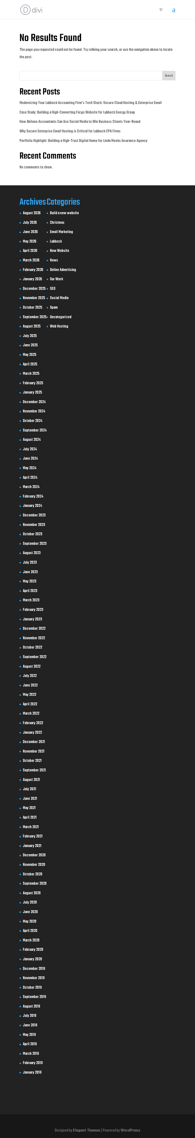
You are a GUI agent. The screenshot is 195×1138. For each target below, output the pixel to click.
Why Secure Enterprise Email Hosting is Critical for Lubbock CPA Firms (70, 131)
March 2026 (31, 260)
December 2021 (34, 742)
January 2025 (32, 393)
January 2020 (32, 959)
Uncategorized (60, 317)
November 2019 (34, 978)
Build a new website (64, 213)
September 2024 (35, 430)
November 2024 (34, 411)
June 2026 (30, 232)
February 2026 (33, 270)
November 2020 (34, 865)
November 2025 (34, 298)
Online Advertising (63, 270)
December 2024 (34, 402)
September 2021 (34, 770)
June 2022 (30, 685)
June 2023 (30, 572)
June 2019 (30, 1025)
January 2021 (32, 846)
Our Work (56, 279)
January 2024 (32, 506)
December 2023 (34, 515)
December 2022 (34, 629)
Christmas (57, 223)
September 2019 (34, 997)
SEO (52, 289)
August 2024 (32, 440)
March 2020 (31, 940)
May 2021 (29, 808)
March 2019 (31, 1054)
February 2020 (33, 950)
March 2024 (31, 487)
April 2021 (30, 818)
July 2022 (30, 676)
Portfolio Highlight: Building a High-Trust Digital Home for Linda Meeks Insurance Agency (83, 141)
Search (169, 75)
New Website (59, 251)
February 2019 (33, 1063)
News (54, 260)
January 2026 (32, 279)
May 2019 (29, 1035)
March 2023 (31, 600)
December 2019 (34, 969)
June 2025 (30, 345)
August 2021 (31, 780)
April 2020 (30, 931)
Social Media (59, 298)
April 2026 (30, 251)
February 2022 (33, 723)
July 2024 (30, 449)
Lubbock (56, 242)
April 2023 (30, 591)
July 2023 (30, 563)
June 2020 (30, 912)
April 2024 (30, 478)
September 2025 (35, 317)
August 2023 (32, 553)
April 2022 (30, 704)
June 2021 (30, 799)
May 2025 (29, 355)
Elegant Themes (86, 1131)
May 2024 (29, 468)
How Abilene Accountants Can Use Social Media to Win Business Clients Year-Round (80, 122)
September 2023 (35, 544)
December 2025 (34, 289)
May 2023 (29, 581)
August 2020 (32, 893)
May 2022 (29, 695)
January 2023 (32, 619)
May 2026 (29, 242)
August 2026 (32, 213)
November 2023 (34, 525)
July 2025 (30, 336)
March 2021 (31, 827)
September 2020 (35, 884)
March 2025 (31, 374)
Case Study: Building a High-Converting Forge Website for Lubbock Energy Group (77, 112)
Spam (54, 308)
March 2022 (31, 714)
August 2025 (32, 326)
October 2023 (32, 534)
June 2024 (30, 459)
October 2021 (32, 761)
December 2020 (34, 855)
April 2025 (30, 364)
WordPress (130, 1131)
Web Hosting (59, 326)
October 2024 (32, 421)
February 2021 (33, 836)
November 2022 (34, 638)
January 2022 (32, 733)
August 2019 (31, 1006)
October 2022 (32, 647)
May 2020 (29, 922)
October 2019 (32, 988)
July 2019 (29, 1016)
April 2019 (30, 1044)
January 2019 (32, 1073)
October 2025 (32, 308)
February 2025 (33, 383)
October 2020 (32, 874)
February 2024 (33, 497)
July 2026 (30, 223)
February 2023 (33, 610)
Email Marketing (61, 232)
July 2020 (30, 902)
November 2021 (33, 751)
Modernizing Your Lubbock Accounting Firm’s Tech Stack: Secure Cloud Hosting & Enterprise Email (91, 103)
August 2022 (31, 667)
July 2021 (29, 789)
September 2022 (34, 657)
